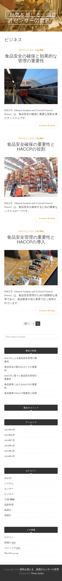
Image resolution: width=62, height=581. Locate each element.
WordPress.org (11, 553)
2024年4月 (9, 456)
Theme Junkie (37, 573)
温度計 (7, 510)
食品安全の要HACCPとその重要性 (20, 369)
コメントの (12, 547)
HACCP (22, 50)
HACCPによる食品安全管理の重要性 (20, 360)
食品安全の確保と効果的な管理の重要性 (31, 58)
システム (9, 483)
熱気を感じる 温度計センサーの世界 (39, 569)
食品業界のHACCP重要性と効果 (20, 393)
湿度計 (7, 515)
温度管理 (9, 504)
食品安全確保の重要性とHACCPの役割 (31, 146)
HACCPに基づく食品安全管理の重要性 (20, 377)
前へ (27, 323)
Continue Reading (47, 125)
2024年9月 (9, 429)
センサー (9, 488)
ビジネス (30, 50)
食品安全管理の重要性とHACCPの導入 (31, 239)
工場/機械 (39, 50)
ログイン (9, 537)
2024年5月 (9, 451)
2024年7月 (9, 440)
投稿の (10, 542)
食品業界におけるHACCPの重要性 (20, 386)
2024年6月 (9, 445)
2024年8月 (9, 435)
